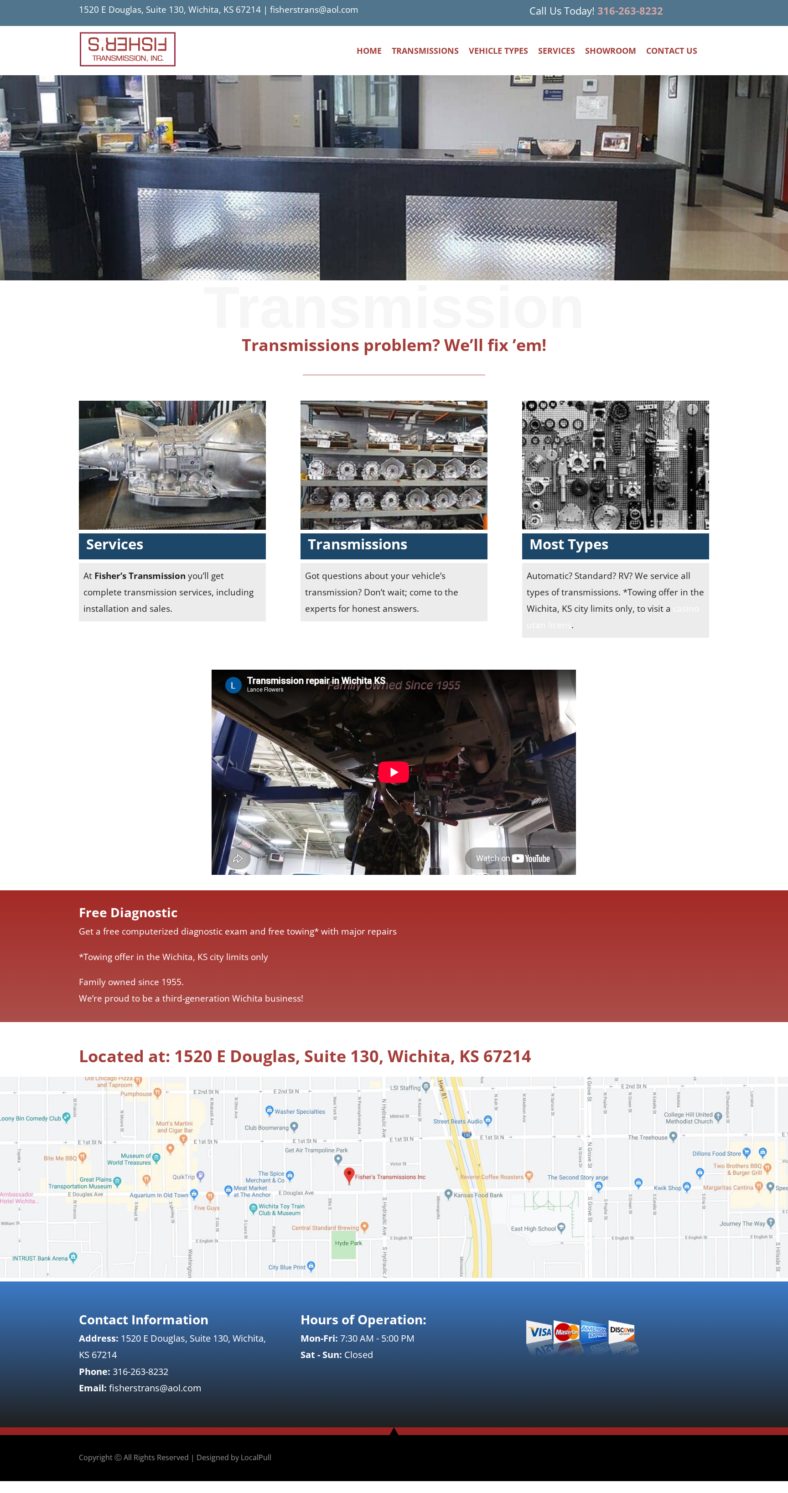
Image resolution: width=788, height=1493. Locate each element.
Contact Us (671, 51)
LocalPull (256, 1457)
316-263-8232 (630, 10)
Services (556, 51)
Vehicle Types (498, 51)
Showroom (610, 51)
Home (369, 51)
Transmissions (425, 51)
